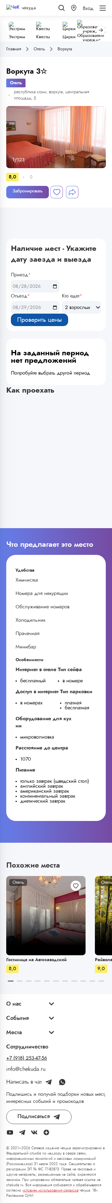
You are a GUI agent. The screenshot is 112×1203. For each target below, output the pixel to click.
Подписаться (33, 1116)
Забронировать (27, 191)
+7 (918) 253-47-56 (26, 1058)
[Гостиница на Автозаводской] (46, 915)
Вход (88, 8)
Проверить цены (39, 320)
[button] (74, 8)
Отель (16, 83)
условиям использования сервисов (50, 1190)
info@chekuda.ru (25, 1069)
